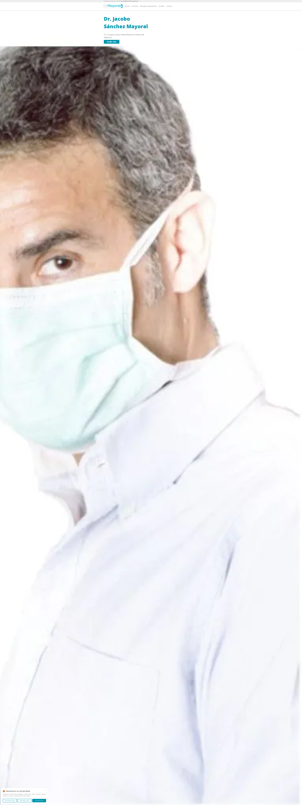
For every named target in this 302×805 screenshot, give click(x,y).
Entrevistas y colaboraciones (148, 6)
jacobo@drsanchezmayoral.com (129, 1)
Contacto (169, 6)
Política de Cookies (24, 796)
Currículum (135, 6)
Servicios (127, 6)
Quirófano (161, 6)
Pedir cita (111, 42)
